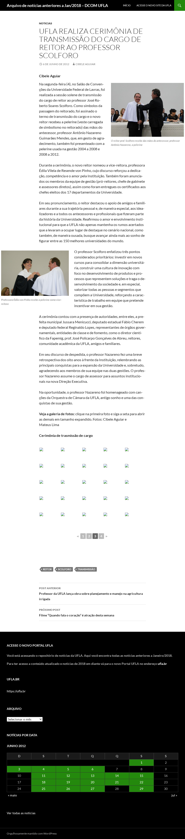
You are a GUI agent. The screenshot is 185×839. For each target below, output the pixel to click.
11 (43, 775)
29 (141, 789)
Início (127, 5)
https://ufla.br (16, 691)
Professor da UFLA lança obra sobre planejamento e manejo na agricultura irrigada (91, 593)
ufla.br (162, 664)
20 (92, 782)
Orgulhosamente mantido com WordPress (32, 833)
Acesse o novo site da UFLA (153, 5)
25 (43, 789)
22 (141, 782)
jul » (174, 795)
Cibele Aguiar (85, 64)
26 (68, 789)
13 (92, 775)
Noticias (45, 23)
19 (68, 782)
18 (43, 782)
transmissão (86, 569)
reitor (47, 569)
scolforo (64, 569)
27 (92, 789)
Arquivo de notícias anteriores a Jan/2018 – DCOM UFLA (57, 5)
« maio (12, 795)
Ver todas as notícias (21, 813)
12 (68, 775)
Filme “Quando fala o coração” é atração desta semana (76, 612)
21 (117, 782)
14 (117, 775)
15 (141, 775)
